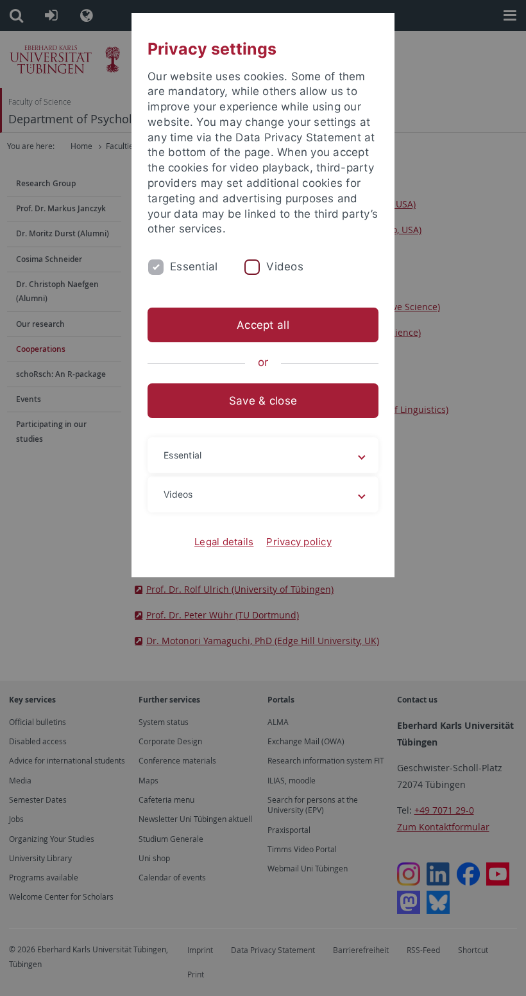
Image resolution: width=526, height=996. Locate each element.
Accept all (263, 325)
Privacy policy (299, 542)
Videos (284, 266)
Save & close (263, 400)
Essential (193, 266)
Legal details (223, 542)
